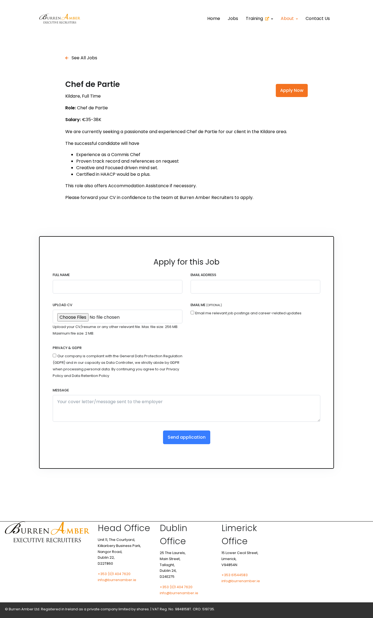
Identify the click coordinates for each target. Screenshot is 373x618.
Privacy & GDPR (67, 347)
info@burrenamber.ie (117, 580)
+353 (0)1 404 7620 (114, 574)
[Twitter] (363, 609)
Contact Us (318, 18)
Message (61, 390)
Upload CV (62, 305)
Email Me (206, 305)
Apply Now (291, 90)
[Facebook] (351, 609)
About (287, 18)
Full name (61, 275)
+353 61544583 (234, 575)
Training (254, 18)
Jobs (233, 18)
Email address (203, 275)
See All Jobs (83, 58)
